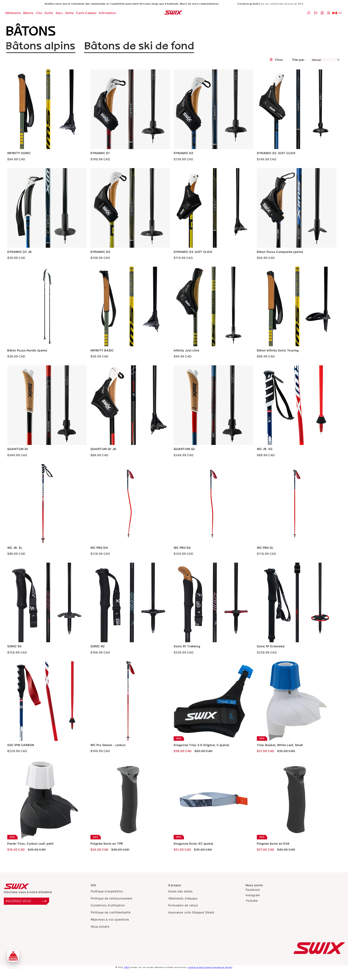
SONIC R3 (14, 646)
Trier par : (299, 60)
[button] (13, 13)
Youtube (252, 900)
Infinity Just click (186, 350)
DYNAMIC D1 (100, 153)
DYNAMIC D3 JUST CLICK (193, 252)
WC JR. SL (14, 547)
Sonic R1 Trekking (187, 646)
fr (339, 13)
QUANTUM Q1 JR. (103, 449)
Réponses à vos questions (110, 919)
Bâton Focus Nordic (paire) (27, 350)
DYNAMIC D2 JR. (19, 252)
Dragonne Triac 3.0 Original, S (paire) (201, 745)
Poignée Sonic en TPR (106, 843)
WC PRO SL (265, 547)
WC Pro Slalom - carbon (108, 745)
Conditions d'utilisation (108, 905)
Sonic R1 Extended (270, 646)
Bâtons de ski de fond (139, 46)
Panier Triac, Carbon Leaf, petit (30, 843)
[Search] (309, 12)
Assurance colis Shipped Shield (191, 912)
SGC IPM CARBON (20, 745)
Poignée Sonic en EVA (273, 843)
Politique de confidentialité (111, 912)
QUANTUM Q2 (184, 449)
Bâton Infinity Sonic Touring (278, 350)
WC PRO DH (99, 547)
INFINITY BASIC (102, 350)
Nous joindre (100, 926)
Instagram (253, 895)
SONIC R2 (97, 646)
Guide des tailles (180, 891)
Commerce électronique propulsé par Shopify (210, 967)
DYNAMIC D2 (183, 153)
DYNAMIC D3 (100, 252)
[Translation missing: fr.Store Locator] (322, 12)
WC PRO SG (182, 547)
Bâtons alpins (40, 46)
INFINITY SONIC (19, 153)
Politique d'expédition (107, 891)
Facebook (253, 889)
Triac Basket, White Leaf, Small (280, 745)
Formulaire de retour (183, 905)
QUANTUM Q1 (17, 449)
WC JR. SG (264, 449)
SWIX (126, 967)
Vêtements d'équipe (182, 898)
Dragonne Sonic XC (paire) (193, 843)
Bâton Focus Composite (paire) (280, 252)
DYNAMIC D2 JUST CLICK (276, 153)
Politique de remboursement (111, 898)
